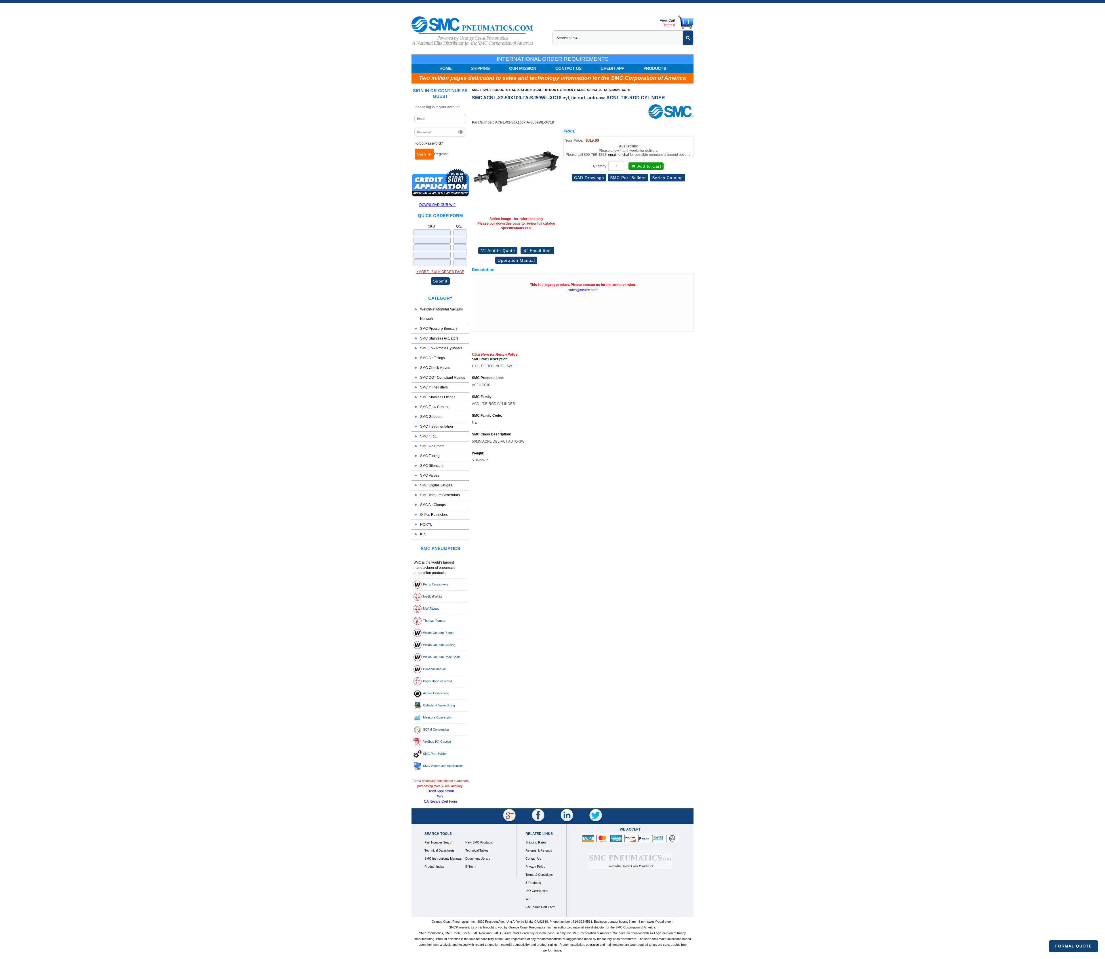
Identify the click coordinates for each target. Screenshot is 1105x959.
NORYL (426, 524)
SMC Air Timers (432, 446)
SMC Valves (429, 475)
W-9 (440, 796)
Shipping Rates (535, 842)
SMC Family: (482, 397)
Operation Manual (516, 260)
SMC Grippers (431, 417)
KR (422, 534)
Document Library (477, 858)
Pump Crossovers (436, 584)
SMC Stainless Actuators (439, 338)
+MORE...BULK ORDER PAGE (440, 272)
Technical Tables (477, 850)
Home (445, 68)
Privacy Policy (535, 866)
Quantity (599, 166)
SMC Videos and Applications (443, 765)
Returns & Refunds (538, 850)
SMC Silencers (431, 466)
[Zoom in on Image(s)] (516, 172)
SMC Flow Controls (435, 407)
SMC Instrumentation (436, 426)
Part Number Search (438, 842)
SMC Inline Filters (434, 387)
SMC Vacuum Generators (440, 495)
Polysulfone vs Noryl (437, 681)
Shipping (480, 68)
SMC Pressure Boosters (439, 329)
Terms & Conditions (539, 874)
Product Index (434, 866)
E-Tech (470, 866)
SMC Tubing (430, 456)
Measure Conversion (437, 717)
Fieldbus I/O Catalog (436, 741)
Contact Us (568, 68)
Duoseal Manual (434, 669)
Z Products (533, 882)
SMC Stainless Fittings (437, 397)
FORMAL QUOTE (1073, 946)
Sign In (424, 154)
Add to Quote (500, 250)
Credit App (612, 68)
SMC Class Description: (491, 434)
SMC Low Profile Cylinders (441, 348)
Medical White (432, 596)
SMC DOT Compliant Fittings (442, 378)
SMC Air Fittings (432, 358)
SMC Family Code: (487, 416)
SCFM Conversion (436, 729)
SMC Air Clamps (433, 505)
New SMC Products (479, 842)
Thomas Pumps (434, 620)
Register (440, 154)
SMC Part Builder (435, 753)
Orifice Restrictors (434, 515)
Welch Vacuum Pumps (438, 632)
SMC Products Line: (488, 378)
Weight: (478, 453)
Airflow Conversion (436, 693)
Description (483, 269)
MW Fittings (431, 608)
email (612, 155)
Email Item (540, 250)
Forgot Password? (428, 143)
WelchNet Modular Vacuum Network (441, 314)
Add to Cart (648, 166)
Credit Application (440, 791)
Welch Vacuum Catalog (439, 645)
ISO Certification (536, 890)
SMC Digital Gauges (436, 485)
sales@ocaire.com (582, 290)
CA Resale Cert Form (440, 801)
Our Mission (522, 68)
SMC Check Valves (435, 368)
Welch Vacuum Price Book (441, 657)
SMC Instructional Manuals (443, 858)
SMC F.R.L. (429, 436)
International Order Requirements (553, 59)
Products (654, 68)
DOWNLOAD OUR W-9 (437, 205)
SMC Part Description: (490, 359)
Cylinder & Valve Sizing (439, 705)
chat (625, 155)
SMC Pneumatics (440, 548)
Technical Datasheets (439, 850)
